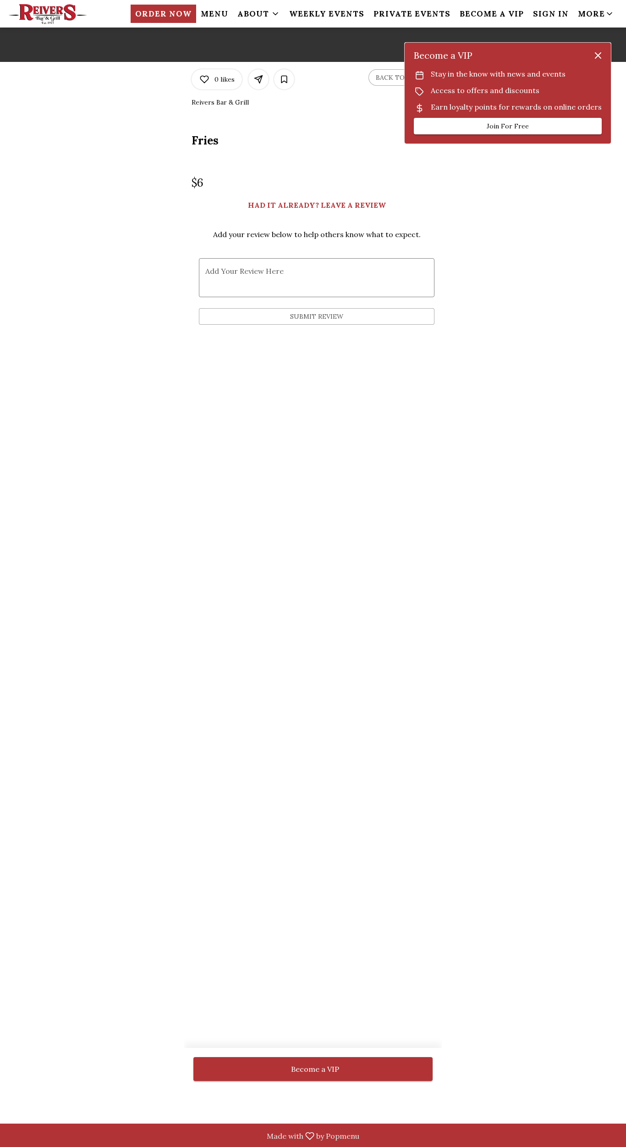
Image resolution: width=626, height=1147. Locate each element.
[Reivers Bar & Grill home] (48, 13)
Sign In (551, 14)
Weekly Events (326, 14)
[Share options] (258, 79)
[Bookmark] (284, 79)
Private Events (411, 14)
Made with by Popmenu (183, 1136)
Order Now (163, 14)
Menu (214, 14)
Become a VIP (492, 14)
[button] (259, 14)
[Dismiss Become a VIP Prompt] (598, 55)
